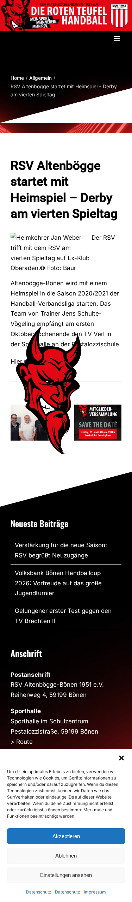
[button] (121, 757)
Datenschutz (38, 892)
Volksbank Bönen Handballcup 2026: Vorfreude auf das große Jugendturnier (58, 583)
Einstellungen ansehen (66, 875)
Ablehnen (66, 856)
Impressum (95, 892)
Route (24, 741)
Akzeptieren (66, 836)
